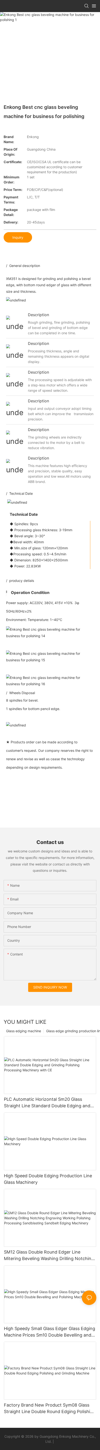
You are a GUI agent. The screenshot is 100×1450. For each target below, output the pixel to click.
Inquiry (17, 237)
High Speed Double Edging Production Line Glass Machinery (48, 1179)
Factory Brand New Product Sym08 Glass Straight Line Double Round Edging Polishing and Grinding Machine (49, 1408)
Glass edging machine (23, 1031)
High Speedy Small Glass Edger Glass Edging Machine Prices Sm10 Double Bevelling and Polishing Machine (49, 1332)
